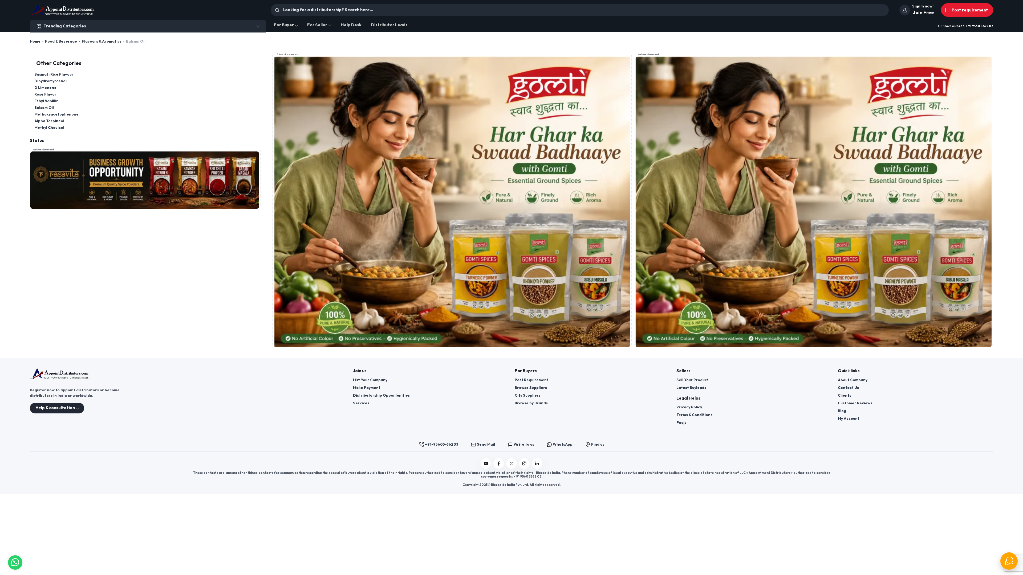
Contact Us (848, 388)
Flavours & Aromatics (101, 41)
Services (361, 403)
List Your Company (370, 380)
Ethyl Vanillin (46, 101)
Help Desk (351, 25)
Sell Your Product (692, 380)
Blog (842, 411)
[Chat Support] (1009, 561)
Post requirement (969, 10)
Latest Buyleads (691, 388)
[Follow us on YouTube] (486, 463)
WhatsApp (563, 444)
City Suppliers (528, 395)
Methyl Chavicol (49, 128)
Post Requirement (532, 380)
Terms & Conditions (694, 415)
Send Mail (486, 444)
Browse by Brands (531, 403)
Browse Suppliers (531, 388)
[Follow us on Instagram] (524, 463)
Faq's (681, 423)
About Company (852, 380)
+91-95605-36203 (441, 444)
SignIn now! (922, 6)
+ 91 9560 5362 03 (979, 26)
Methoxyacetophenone (56, 114)
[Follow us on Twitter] (511, 463)
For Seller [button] (317, 25)
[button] (15, 562)
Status (37, 140)
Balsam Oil (44, 108)
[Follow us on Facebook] (498, 463)
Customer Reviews (855, 403)
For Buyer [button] (284, 25)
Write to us (524, 444)
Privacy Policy (689, 407)
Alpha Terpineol (49, 121)
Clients (844, 395)
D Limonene (45, 88)
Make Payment (366, 388)
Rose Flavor (45, 94)
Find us (597, 444)
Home (35, 41)
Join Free (923, 12)
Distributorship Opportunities (381, 395)
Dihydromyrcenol (50, 81)
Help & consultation (55, 408)
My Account (848, 419)
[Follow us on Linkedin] (537, 463)
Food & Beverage (61, 41)
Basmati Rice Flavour (54, 74)
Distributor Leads (389, 25)
